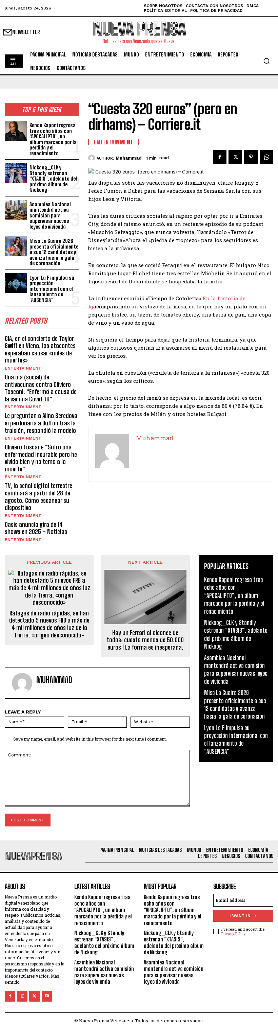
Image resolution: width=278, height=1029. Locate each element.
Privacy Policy (233, 933)
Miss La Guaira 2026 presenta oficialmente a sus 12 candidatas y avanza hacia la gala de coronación (53, 252)
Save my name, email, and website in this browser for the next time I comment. (90, 739)
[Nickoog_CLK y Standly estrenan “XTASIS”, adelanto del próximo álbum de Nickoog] (16, 173)
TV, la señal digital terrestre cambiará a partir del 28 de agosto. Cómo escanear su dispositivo (38, 496)
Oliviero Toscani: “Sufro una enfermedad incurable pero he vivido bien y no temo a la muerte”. (41, 458)
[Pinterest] (251, 157)
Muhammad (129, 158)
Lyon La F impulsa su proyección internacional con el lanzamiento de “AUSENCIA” (51, 289)
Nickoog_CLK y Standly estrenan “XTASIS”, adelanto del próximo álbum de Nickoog (53, 178)
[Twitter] (235, 157)
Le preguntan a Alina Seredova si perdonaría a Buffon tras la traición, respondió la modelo (41, 423)
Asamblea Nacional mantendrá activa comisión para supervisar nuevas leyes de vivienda (50, 215)
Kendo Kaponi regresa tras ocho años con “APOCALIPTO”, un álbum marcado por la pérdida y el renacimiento (53, 139)
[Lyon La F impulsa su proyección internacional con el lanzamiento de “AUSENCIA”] (16, 283)
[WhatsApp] (266, 157)
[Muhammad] (92, 158)
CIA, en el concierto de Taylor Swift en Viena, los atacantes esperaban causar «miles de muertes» (40, 349)
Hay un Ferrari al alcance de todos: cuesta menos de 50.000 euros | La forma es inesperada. (145, 640)
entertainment (23, 368)
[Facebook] (219, 157)
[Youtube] (47, 996)
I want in (240, 916)
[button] (266, 61)
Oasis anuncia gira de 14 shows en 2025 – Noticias (36, 528)
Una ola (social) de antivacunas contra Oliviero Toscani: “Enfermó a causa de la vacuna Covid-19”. (41, 388)
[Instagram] (22, 996)
